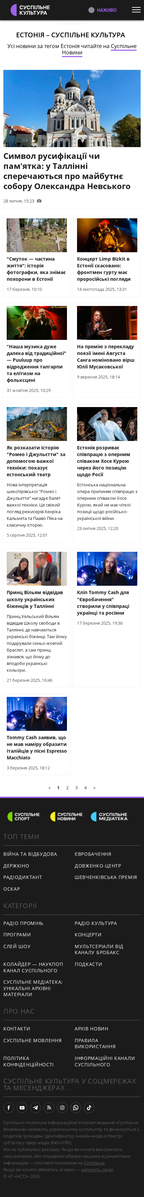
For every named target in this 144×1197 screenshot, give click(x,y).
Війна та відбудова (30, 854)
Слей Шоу (17, 946)
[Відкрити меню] (138, 10)
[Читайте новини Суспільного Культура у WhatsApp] (75, 1107)
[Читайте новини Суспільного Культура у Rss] (49, 1107)
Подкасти (88, 964)
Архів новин (92, 1028)
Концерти (88, 934)
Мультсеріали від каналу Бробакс (99, 949)
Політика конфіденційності (28, 1061)
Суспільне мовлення (32, 1040)
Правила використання (95, 1043)
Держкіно (16, 865)
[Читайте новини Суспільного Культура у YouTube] (22, 1107)
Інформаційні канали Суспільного (105, 1061)
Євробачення (93, 854)
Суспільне (94, 1163)
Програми (17, 934)
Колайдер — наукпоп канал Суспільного (33, 967)
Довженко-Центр (98, 865)
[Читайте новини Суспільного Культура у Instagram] (62, 1107)
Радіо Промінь (23, 923)
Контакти (16, 1028)
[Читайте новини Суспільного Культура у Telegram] (35, 1107)
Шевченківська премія (106, 877)
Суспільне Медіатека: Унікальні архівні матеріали (33, 988)
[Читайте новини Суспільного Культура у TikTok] (89, 1107)
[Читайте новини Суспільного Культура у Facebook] (8, 1107)
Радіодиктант (22, 877)
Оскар (11, 889)
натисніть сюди (97, 1169)
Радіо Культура (96, 923)
